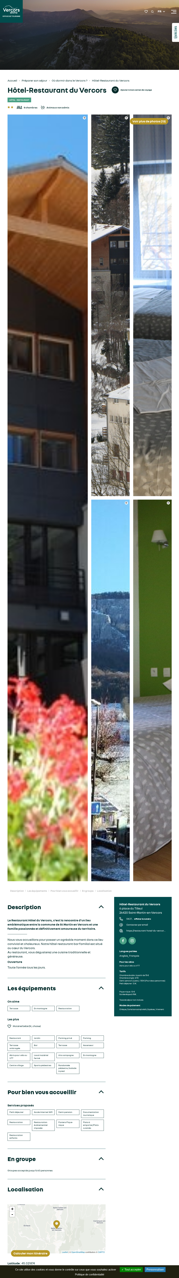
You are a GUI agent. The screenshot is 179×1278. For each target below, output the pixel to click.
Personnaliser (155, 1269)
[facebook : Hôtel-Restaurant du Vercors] (123, 940)
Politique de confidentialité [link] (89, 1274)
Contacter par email (137, 924)
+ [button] (12, 1209)
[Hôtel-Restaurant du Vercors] (48, 498)
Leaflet (65, 1252)
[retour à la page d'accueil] (11, 12)
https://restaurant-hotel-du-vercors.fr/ (146, 930)
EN (160, 16)
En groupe (88, 890)
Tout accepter (132, 1269)
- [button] (12, 1214)
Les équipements (37, 890)
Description (17, 890)
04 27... (138, 919)
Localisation (104, 890)
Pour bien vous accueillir (64, 890)
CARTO (101, 1252)
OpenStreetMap (78, 1252)
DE (160, 20)
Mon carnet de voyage (146, 11)
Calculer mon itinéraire (30, 1253)
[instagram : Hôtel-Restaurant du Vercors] (132, 940)
